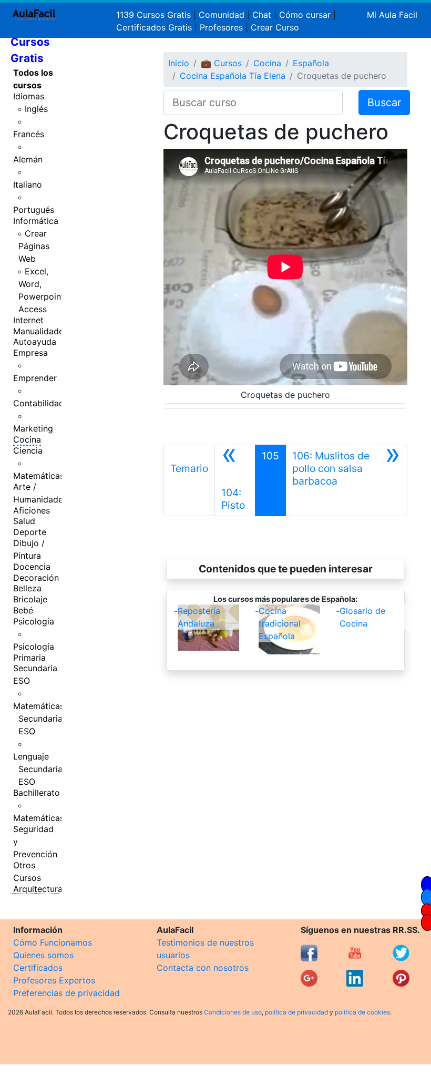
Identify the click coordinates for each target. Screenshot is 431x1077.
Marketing (33, 428)
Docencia (31, 566)
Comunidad (221, 14)
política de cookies (362, 1012)
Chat (261, 14)
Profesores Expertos (54, 980)
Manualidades (40, 331)
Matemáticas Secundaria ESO (38, 718)
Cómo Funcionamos (52, 942)
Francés (28, 134)
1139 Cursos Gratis (154, 14)
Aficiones (31, 510)
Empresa (30, 352)
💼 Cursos (221, 63)
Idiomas (28, 96)
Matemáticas (38, 475)
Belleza (27, 588)
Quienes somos (43, 955)
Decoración (36, 577)
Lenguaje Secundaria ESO (38, 769)
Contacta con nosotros (203, 967)
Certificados (38, 967)
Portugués (33, 209)
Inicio (178, 63)
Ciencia (28, 450)
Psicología (33, 621)
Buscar (384, 102)
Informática (35, 221)
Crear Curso (275, 27)
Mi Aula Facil (392, 14)
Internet (28, 320)
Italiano (27, 184)
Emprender (35, 378)
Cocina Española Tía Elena (232, 75)
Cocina (27, 439)
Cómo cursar (305, 14)
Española (311, 63)
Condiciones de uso (233, 1012)
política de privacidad (296, 1012)
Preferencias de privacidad (66, 993)
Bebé (23, 610)
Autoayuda (34, 341)
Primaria (29, 657)
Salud (24, 521)
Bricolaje (30, 599)
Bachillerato (36, 792)
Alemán (28, 159)
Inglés (36, 109)
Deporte (29, 532)
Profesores (221, 27)
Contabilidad (38, 403)
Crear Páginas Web (33, 246)
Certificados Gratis (154, 27)
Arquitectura (38, 889)
